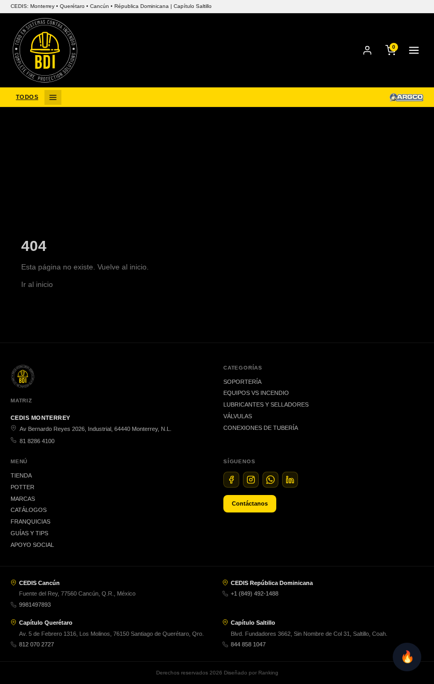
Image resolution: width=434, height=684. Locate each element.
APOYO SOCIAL (32, 545)
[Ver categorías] (52, 97)
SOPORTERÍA (242, 382)
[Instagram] (251, 480)
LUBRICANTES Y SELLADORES (266, 404)
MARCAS (23, 499)
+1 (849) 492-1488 (254, 593)
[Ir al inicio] (45, 50)
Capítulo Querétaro (46, 622)
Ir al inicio (37, 284)
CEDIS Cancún (39, 583)
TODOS (27, 97)
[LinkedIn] (290, 480)
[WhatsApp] (270, 480)
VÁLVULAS (237, 416)
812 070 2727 (36, 644)
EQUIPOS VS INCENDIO (256, 393)
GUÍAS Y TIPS (29, 533)
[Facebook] (231, 480)
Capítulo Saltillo (253, 622)
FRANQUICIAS (30, 521)
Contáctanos (250, 503)
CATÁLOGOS (29, 510)
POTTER (22, 487)
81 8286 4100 (37, 441)
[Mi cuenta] (367, 50)
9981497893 (35, 604)
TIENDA (21, 475)
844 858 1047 (248, 644)
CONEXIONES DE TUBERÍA (260, 428)
